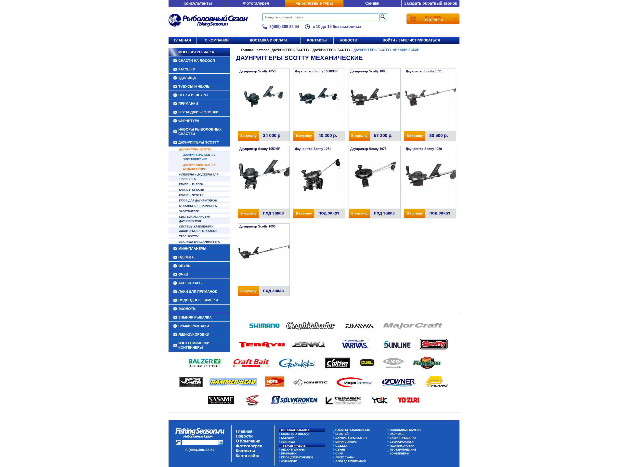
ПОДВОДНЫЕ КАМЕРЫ (198, 300)
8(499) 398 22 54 (284, 27)
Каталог (263, 50)
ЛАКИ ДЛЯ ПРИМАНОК (197, 292)
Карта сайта (247, 456)
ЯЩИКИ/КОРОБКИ (193, 334)
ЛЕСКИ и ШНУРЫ (193, 95)
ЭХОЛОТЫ (187, 309)
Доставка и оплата (269, 40)
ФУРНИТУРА (188, 121)
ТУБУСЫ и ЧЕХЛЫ (194, 86)
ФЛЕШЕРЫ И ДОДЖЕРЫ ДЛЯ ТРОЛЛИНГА (199, 176)
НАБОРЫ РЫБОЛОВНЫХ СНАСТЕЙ (200, 131)
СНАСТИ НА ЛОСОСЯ (196, 61)
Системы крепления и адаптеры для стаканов (198, 228)
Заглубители (189, 211)
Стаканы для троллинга (198, 205)
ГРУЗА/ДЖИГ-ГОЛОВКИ (198, 112)
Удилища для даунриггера (199, 241)
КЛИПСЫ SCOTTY (191, 195)
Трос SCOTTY (188, 236)
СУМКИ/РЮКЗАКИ (193, 326)
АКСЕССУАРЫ (190, 283)
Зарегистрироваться (419, 40)
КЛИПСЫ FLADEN (191, 184)
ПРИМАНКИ (188, 104)
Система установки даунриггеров (194, 219)
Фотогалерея (256, 3)
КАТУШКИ (186, 69)
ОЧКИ (183, 274)
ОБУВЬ (184, 266)
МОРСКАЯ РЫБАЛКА (196, 52)
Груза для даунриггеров (198, 200)
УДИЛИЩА (187, 78)
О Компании (248, 441)
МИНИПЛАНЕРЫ (192, 249)
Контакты (317, 40)
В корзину (248, 136)
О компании (217, 40)
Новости (348, 40)
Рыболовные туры (314, 3)
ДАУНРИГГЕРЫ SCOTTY (198, 142)
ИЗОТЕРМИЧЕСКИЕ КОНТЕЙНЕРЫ (195, 345)
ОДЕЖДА (186, 257)
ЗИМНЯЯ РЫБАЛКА (195, 317)
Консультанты (197, 3)
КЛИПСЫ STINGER (191, 189)
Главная (182, 40)
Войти (389, 40)
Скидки (372, 3)
